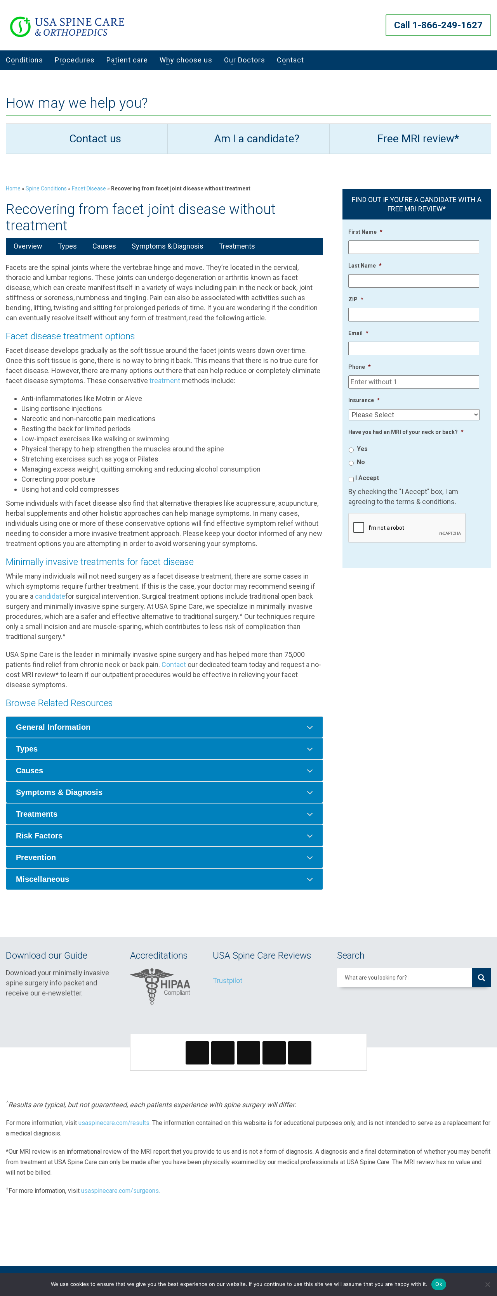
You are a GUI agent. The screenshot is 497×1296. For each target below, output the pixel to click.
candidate (50, 596)
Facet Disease (89, 188)
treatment (164, 381)
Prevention (36, 857)
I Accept (367, 478)
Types (67, 246)
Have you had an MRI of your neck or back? (406, 432)
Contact (174, 664)
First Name (365, 232)
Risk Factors (39, 835)
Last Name (365, 266)
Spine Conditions (46, 188)
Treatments (237, 246)
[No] (487, 1284)
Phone (359, 367)
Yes (362, 449)
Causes (104, 246)
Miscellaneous (42, 879)
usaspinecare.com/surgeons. (120, 1190)
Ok (438, 1284)
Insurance (364, 400)
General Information (53, 727)
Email (358, 333)
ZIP (355, 299)
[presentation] (407, 528)
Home (13, 188)
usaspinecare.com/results (113, 1123)
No (361, 462)
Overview (28, 246)
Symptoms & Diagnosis (167, 246)
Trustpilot (227, 980)
